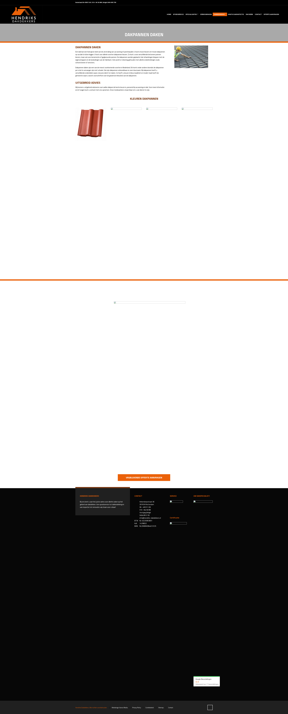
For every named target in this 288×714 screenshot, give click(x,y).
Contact (170, 707)
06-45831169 (86, 2)
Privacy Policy (136, 707)
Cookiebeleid (149, 707)
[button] (2, 711)
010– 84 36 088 (97, 2)
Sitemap (161, 707)
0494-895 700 (111, 2)
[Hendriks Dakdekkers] (23, 14)
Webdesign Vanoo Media (120, 707)
